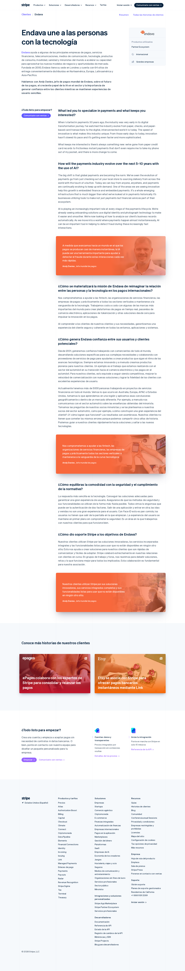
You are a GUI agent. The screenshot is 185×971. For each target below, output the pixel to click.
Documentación (102, 921)
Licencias (135, 832)
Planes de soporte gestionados (146, 888)
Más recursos (137, 847)
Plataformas (100, 844)
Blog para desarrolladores (107, 944)
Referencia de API (103, 925)
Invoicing (62, 852)
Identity (61, 848)
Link (60, 859)
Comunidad (136, 814)
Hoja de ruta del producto (143, 858)
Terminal (62, 893)
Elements (62, 840)
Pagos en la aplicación (105, 833)
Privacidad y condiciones (142, 821)
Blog (133, 810)
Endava (26, 52)
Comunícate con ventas (147, 5)
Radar (61, 878)
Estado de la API (102, 929)
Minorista (99, 889)
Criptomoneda (65, 833)
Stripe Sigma (64, 886)
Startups (99, 806)
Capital (61, 817)
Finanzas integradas (104, 821)
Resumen (124, 14)
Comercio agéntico (104, 810)
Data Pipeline (64, 836)
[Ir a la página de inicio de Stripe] (25, 798)
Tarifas (103, 5)
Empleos (135, 862)
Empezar (28, 759)
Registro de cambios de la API (109, 933)
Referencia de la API (141, 749)
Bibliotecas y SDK (103, 937)
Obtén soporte (138, 884)
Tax (60, 889)
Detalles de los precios (106, 756)
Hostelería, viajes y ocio (106, 863)
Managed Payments (67, 863)
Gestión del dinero (103, 840)
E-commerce (101, 817)
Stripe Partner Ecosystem (107, 907)
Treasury (62, 897)
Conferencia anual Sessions (144, 817)
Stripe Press (137, 869)
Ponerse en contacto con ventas (146, 873)
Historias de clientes (140, 806)
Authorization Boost (67, 810)
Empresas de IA (102, 852)
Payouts (62, 874)
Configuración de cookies (143, 840)
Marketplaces (101, 836)
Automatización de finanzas (108, 825)
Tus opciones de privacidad (144, 843)
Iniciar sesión (123, 5)
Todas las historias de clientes (148, 14)
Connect (62, 829)
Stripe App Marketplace (106, 903)
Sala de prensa (138, 866)
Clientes (26, 14)
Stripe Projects (102, 940)
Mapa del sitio (137, 836)
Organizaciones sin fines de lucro (110, 878)
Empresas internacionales (107, 829)
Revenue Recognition (68, 882)
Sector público (101, 885)
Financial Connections (68, 844)
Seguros (99, 867)
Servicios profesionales (106, 881)
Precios (61, 802)
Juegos (98, 859)
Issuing (61, 855)
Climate (61, 825)
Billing (60, 814)
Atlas (60, 806)
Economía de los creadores (107, 855)
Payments (63, 871)
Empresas (99, 802)
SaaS (97, 848)
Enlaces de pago (66, 867)
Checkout (62, 821)
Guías (134, 802)
